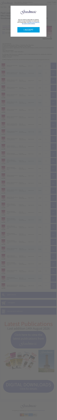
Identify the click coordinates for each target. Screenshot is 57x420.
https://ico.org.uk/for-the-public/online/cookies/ (31, 23)
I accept (28, 29)
